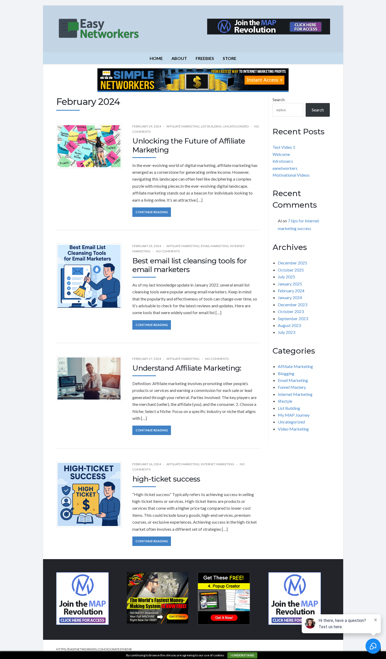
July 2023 (286, 332)
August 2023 (289, 325)
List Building (211, 126)
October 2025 (291, 269)
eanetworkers (285, 168)
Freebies (205, 58)
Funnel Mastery (292, 387)
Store (229, 58)
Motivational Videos (291, 174)
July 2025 (286, 276)
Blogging (286, 373)
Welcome (281, 154)
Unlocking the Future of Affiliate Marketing (188, 145)
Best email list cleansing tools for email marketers (189, 265)
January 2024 (290, 297)
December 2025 (292, 262)
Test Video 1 (284, 147)
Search (279, 99)
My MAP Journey (294, 414)
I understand (242, 655)
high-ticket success (166, 478)
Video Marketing (293, 428)
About (179, 58)
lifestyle (285, 401)
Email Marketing (215, 246)
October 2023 (291, 311)
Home (156, 58)
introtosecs (283, 161)
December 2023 (292, 304)
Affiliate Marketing (183, 126)
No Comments (168, 251)
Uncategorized (236, 126)
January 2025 (290, 283)
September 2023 (293, 318)
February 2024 (291, 290)
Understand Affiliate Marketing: (186, 368)
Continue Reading (151, 212)
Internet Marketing (217, 464)
